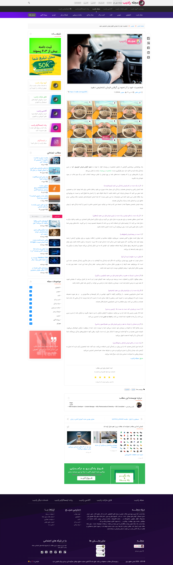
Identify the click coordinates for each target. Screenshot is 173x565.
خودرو (54, 15)
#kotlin (109, 3)
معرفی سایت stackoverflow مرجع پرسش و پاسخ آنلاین (41, 187)
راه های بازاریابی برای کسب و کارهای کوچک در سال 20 (39, 169)
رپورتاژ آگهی (43, 15)
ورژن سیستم (138, 551)
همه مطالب (77, 514)
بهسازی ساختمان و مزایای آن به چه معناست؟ (106, 446)
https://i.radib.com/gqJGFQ (78, 92)
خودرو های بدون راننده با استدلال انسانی (39, 206)
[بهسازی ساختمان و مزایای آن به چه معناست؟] (105, 443)
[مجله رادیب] (133, 3)
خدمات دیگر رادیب (40, 500)
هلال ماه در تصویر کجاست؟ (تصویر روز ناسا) (39, 197)
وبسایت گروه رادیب (136, 9)
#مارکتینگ (101, 3)
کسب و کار (102, 15)
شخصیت (127, 389)
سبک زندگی (90, 15)
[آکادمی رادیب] (104, 484)
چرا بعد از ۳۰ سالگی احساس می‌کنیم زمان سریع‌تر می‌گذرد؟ (80, 448)
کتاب (111, 15)
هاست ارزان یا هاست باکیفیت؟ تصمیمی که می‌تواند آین (41, 160)
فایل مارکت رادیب (121, 9)
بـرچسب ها (35, 216)
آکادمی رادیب (107, 9)
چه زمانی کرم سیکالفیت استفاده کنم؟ (40, 178)
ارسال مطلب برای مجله (48, 517)
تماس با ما (51, 525)
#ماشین (93, 3)
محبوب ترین (46, 216)
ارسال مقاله (32, 15)
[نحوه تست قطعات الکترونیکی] (131, 452)
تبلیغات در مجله (50, 514)
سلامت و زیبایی (77, 15)
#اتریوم (86, 3)
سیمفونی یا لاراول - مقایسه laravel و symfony (125, 419)
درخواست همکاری (49, 519)
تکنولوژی (128, 15)
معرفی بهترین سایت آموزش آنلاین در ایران (82, 419)
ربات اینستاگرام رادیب (82, 9)
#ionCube (78, 3)
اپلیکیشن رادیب (63, 9)
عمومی (119, 15)
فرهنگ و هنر (64, 15)
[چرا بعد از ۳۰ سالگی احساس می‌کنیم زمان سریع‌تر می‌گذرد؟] (79, 444)
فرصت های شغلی (49, 522)
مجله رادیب (96, 9)
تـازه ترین (57, 216)
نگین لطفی (138, 92)
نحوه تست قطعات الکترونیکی (134, 455)
